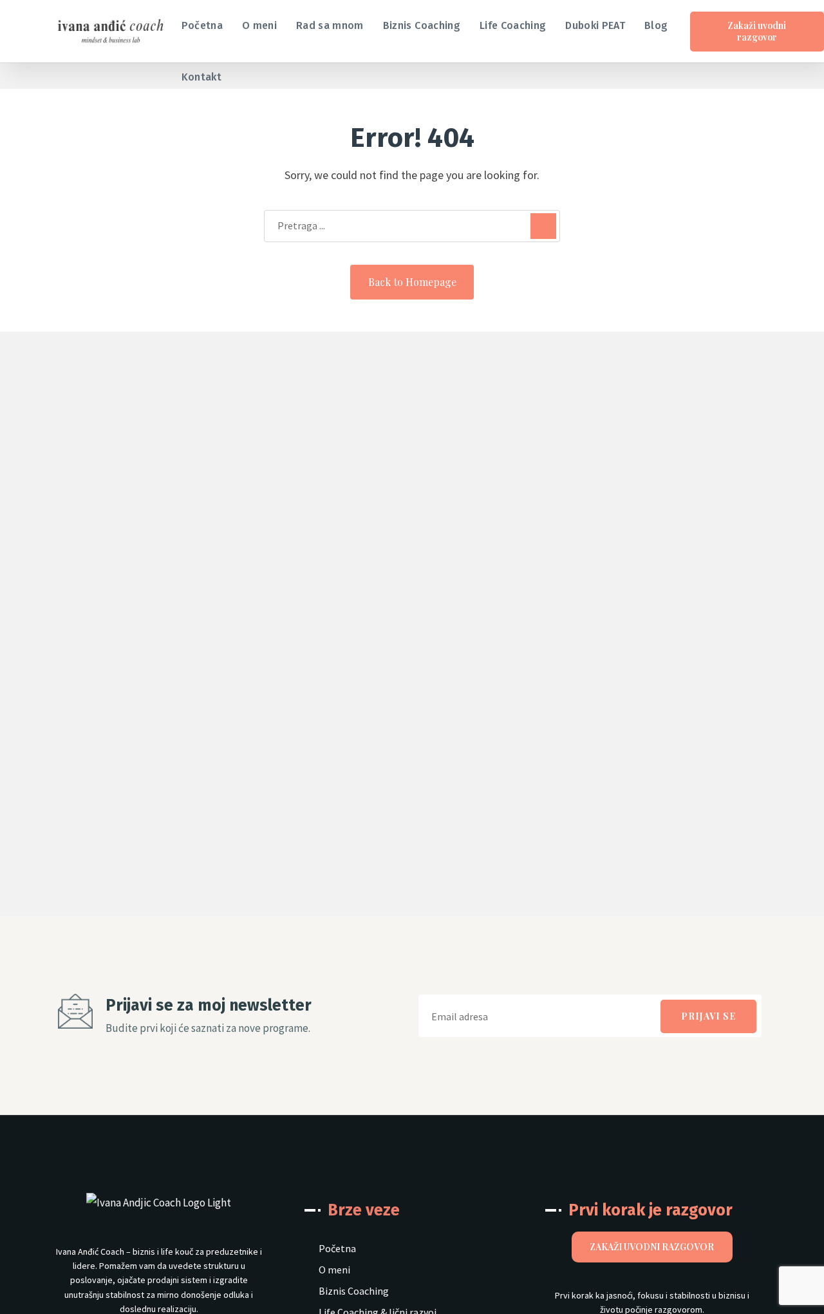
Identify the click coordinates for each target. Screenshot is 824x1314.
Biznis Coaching (354, 1291)
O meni (334, 1270)
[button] (679, 57)
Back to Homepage (412, 282)
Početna (337, 1249)
